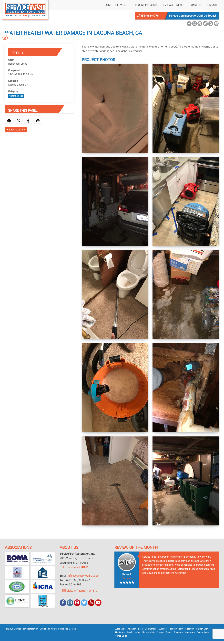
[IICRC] (17, 600)
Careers (196, 5)
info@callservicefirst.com (84, 575)
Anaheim (132, 628)
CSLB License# (74, 567)
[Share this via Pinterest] (38, 119)
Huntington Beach (123, 632)
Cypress (163, 628)
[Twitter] (205, 23)
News (179, 5)
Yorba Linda (121, 635)
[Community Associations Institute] (42, 558)
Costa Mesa (150, 628)
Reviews (167, 5)
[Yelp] (210, 23)
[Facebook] (189, 23)
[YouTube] (216, 23)
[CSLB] (42, 572)
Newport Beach (164, 632)
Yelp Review (126, 578)
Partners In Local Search (64, 628)
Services (121, 5)
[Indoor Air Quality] (42, 601)
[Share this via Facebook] (9, 119)
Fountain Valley (176, 628)
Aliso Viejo (120, 628)
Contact (211, 5)
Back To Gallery (17, 129)
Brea (140, 628)
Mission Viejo (148, 632)
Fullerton (189, 628)
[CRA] (17, 572)
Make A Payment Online (81, 590)
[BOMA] (17, 558)
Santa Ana (190, 632)
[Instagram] (194, 23)
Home (108, 5)
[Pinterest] (199, 23)
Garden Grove (203, 628)
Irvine (137, 632)
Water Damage (16, 96)
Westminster (203, 632)
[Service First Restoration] (25, 9)
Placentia (178, 632)
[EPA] (17, 586)
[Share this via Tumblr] (28, 119)
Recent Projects (146, 5)
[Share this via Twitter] (19, 119)
